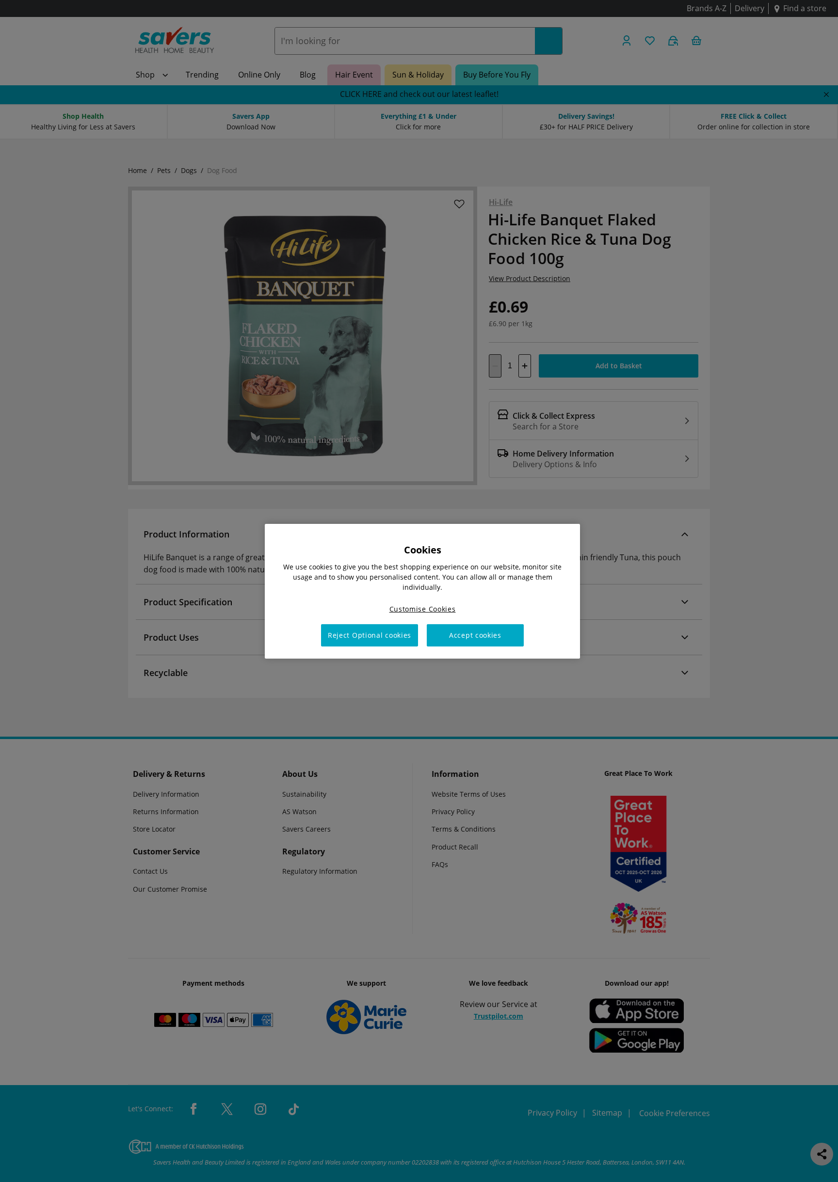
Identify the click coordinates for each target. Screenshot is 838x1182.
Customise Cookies (422, 608)
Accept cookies (475, 635)
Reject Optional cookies (369, 635)
